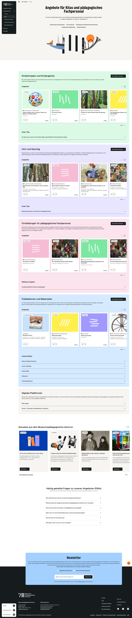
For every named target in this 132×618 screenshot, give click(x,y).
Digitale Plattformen (81, 27)
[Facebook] (118, 609)
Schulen (6, 13)
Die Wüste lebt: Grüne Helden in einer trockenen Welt (35, 186)
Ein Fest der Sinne (57, 112)
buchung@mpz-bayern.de (46, 607)
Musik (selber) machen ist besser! (61, 185)
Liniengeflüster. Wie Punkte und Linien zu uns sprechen (93, 186)
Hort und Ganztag (70, 24)
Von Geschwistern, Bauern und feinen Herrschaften (120, 113)
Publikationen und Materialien (68, 27)
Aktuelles (119, 604)
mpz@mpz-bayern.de (23, 609)
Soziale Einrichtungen (9, 22)
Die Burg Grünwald (86, 335)
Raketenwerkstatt (56, 335)
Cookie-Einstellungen (121, 615)
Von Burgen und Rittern (29, 261)
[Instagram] (123, 609)
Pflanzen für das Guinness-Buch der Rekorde (93, 112)
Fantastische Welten (115, 185)
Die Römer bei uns (27, 335)
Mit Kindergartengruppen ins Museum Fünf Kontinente (92, 262)
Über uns (119, 599)
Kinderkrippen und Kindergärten (57, 24)
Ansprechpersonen (121, 602)
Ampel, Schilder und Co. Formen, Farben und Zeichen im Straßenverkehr (34, 113)
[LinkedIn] (128, 609)
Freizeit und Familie (8, 19)
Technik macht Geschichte (117, 335)
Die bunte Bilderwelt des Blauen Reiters (62, 261)
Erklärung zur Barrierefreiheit (109, 615)
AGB (128, 615)
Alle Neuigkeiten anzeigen (26, 474)
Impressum (92, 615)
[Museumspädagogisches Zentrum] (8, 5)
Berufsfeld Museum (8, 25)
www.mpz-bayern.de (45, 609)
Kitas (5, 16)
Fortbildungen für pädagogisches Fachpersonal (87, 24)
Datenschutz (99, 615)
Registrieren (88, 577)
